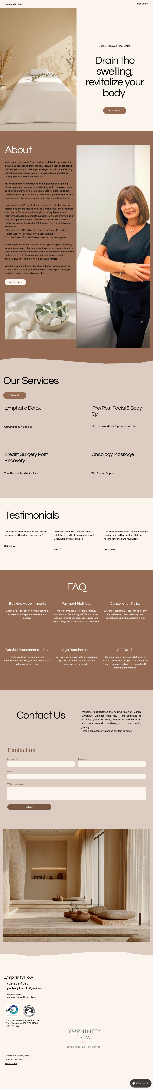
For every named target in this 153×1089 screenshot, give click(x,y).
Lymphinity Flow (13, 4)
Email (10, 771)
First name (12, 759)
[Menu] (77, 3)
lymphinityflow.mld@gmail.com (25, 988)
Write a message (15, 784)
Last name (82, 759)
